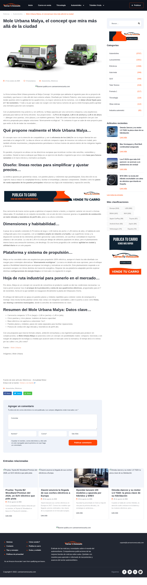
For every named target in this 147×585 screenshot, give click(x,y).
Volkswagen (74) (116, 229)
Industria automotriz (116, 110)
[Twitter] (130, 572)
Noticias (6, 14)
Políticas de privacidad (14, 554)
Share (8, 393)
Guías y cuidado (35, 550)
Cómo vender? (34, 542)
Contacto (9, 546)
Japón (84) (133, 224)
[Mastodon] (140, 572)
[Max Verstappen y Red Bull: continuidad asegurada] (112, 148)
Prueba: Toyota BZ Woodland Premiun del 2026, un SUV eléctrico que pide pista (20, 494)
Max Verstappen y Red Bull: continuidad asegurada (131, 145)
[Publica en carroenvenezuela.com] (52, 86)
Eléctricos (54, 81)
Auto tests (113, 72)
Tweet (18, 393)
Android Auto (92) (116, 224)
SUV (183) (127, 213)
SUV (111, 79)
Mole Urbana (16, 348)
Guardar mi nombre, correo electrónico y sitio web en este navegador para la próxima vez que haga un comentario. (28, 443)
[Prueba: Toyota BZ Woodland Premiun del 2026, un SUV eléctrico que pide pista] (20, 478)
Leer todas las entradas (115, 195)
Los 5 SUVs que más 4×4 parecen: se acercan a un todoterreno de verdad (130, 162)
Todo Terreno (114, 85)
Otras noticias (114, 104)
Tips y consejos (12, 550)
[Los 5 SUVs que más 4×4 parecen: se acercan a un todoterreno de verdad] (112, 163)
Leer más (123, 137)
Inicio (30, 5)
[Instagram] (135, 572)
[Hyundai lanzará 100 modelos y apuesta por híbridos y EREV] (91, 478)
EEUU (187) (114, 213)
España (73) (132, 229)
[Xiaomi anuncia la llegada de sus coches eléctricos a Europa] (56, 478)
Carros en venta (44, 5)
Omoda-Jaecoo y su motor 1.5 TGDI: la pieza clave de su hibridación (131, 130)
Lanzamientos (114, 60)
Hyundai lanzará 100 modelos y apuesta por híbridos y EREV (88, 493)
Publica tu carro (35, 546)
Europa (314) (114, 208)
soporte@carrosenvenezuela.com (132, 542)
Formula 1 (113, 91)
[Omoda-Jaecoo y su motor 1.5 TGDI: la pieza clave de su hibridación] (112, 131)
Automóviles (76, 5)
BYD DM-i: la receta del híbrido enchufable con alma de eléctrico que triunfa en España (131, 180)
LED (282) (128, 208)
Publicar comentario (83, 443)
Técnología (61, 5)
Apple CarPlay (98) (116, 218)
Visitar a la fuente (27, 383)
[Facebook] (124, 572)
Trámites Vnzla (95, 5)
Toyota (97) (133, 218)
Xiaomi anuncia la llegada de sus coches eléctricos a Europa (55, 493)
